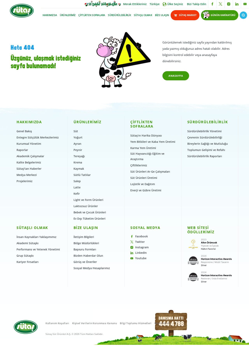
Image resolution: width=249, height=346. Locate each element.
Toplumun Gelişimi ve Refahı (206, 150)
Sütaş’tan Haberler (29, 168)
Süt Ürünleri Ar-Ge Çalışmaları (150, 171)
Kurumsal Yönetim (29, 143)
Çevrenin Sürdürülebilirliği (204, 137)
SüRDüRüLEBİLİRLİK (119, 15)
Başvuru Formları (85, 249)
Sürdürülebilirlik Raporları (204, 156)
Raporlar (22, 150)
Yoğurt (78, 137)
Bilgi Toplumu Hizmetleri (136, 323)
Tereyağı (79, 156)
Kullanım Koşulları (57, 323)
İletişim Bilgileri (84, 237)
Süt (76, 131)
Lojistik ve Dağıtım (142, 184)
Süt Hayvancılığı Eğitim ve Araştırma (147, 156)
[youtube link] (245, 4)
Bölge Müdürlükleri (86, 243)
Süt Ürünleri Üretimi (143, 178)
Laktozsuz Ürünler (86, 206)
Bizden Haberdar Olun (88, 255)
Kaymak (79, 168)
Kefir (77, 193)
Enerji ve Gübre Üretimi (145, 190)
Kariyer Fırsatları (28, 262)
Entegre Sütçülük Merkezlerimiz (38, 137)
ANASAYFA (175, 75)
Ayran (77, 143)
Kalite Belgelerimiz (29, 162)
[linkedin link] (237, 4)
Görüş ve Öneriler (85, 262)
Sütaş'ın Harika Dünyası (146, 135)
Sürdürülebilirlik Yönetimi (204, 131)
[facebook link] (212, 4)
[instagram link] (229, 4)
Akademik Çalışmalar (30, 156)
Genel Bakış (24, 131)
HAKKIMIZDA (50, 15)
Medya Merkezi (27, 175)
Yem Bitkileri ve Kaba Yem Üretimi (152, 142)
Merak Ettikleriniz (135, 4)
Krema (78, 162)
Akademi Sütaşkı (28, 243)
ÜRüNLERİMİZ (68, 15)
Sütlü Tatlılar (82, 175)
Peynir (78, 150)
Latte (77, 187)
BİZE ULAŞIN (162, 15)
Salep (77, 181)
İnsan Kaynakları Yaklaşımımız (36, 237)
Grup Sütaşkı (25, 255)
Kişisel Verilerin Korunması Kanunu (94, 323)
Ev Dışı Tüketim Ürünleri (89, 218)
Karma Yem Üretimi (143, 148)
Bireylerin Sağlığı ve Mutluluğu (207, 143)
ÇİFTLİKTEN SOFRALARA (91, 15)
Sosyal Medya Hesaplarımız (92, 268)
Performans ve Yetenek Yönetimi (38, 249)
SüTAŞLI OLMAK (143, 15)
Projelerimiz (24, 181)
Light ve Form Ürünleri (88, 200)
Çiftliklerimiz (138, 165)
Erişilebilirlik (162, 323)
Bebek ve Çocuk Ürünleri (90, 212)
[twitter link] (220, 4)
